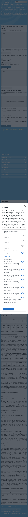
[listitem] (14, 232)
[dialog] (14, 258)
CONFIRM (8, 309)
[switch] (22, 235)
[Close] (25, 206)
